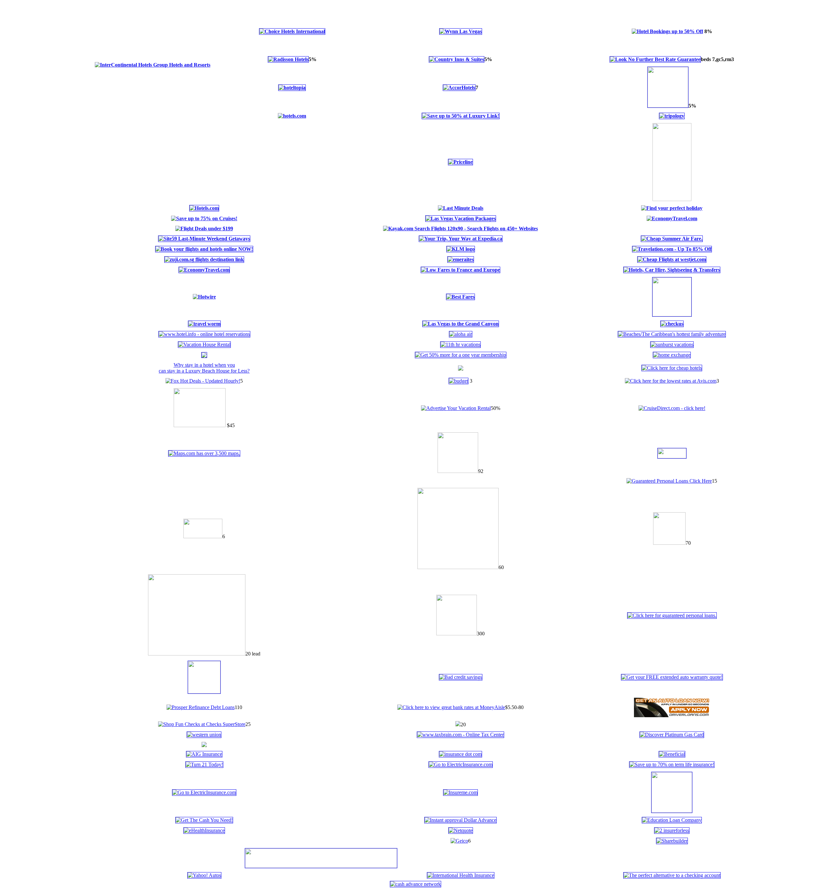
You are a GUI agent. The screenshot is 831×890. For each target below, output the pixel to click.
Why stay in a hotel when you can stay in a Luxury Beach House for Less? (204, 368)
